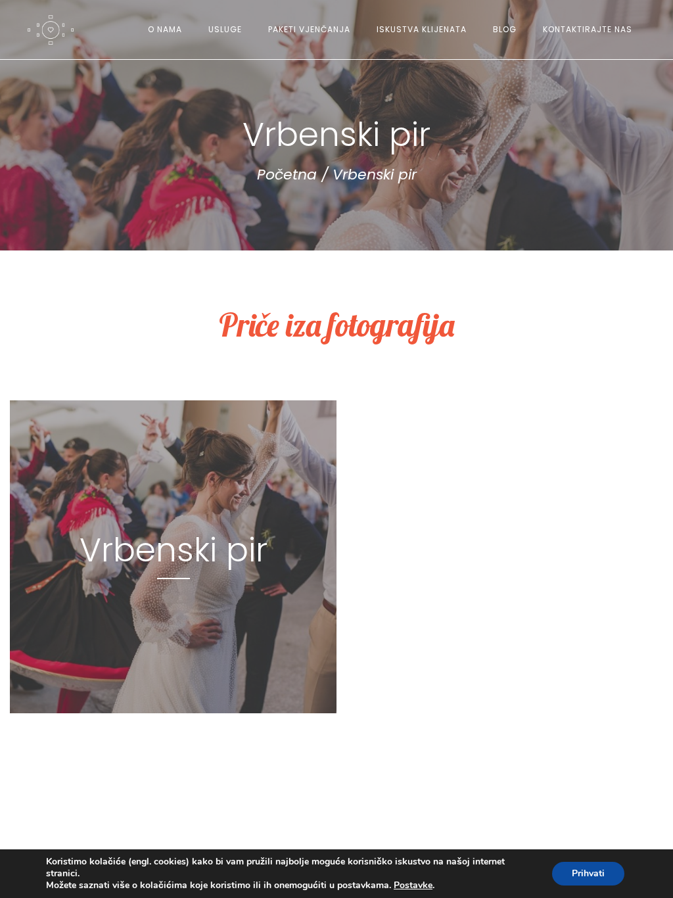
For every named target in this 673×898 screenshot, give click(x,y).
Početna (287, 174)
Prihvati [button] (588, 873)
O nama (165, 29)
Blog (505, 29)
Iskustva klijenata (422, 29)
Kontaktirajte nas (587, 29)
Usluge (225, 29)
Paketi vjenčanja (309, 29)
